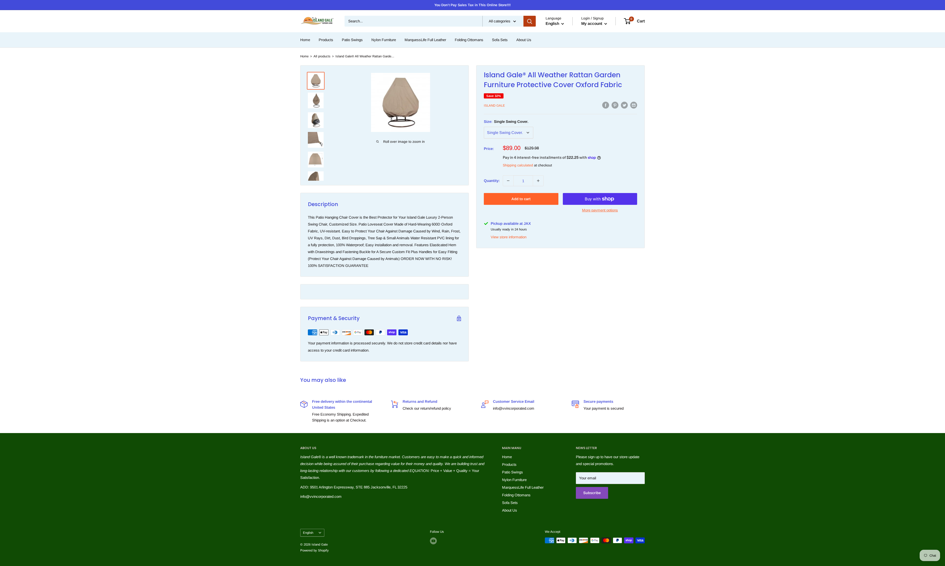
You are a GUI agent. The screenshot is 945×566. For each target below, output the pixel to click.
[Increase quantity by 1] (538, 181)
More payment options (600, 210)
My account (592, 23)
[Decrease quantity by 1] (508, 181)
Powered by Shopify (314, 550)
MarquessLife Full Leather (425, 40)
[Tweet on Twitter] (624, 105)
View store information (508, 237)
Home (305, 40)
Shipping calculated (518, 165)
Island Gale (494, 105)
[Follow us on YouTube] (433, 540)
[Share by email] (633, 105)
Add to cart (521, 199)
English (308, 532)
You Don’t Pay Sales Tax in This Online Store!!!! (472, 5)
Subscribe (592, 493)
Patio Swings (352, 40)
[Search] (529, 21)
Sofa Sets (500, 40)
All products (322, 56)
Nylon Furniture (383, 40)
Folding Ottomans (469, 40)
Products (326, 40)
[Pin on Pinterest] (615, 105)
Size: (506, 121)
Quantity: (492, 180)
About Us (523, 40)
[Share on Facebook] (605, 105)
